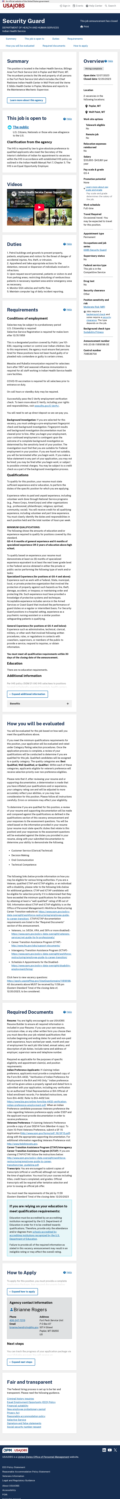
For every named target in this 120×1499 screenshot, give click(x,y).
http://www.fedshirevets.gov (22, 1144)
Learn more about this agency (26, 100)
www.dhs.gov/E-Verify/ (46, 405)
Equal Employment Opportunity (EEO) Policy (31, 1402)
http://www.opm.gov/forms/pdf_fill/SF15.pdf (45, 1133)
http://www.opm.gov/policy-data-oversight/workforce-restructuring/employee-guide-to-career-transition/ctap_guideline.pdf (36, 1161)
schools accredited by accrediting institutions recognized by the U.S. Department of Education (35, 1235)
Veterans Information (13, 1476)
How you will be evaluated (20, 45)
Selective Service (16, 1419)
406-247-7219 (17, 1320)
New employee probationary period (26, 1409)
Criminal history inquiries (20, 1398)
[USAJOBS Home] (14, 6)
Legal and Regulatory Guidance (18, 1480)
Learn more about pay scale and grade (97, 188)
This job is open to (34, 38)
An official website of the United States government (27, 1)
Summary (11, 38)
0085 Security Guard (95, 250)
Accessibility (9, 1490)
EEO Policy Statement (13, 1467)
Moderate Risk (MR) (94, 307)
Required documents (54, 45)
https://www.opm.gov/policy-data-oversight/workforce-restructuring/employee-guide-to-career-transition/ (38, 915)
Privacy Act (13, 1412)
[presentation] (98, 106)
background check (95, 314)
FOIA (4, 1494)
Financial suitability (17, 1405)
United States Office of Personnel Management (43, 1457)
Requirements (75, 38)
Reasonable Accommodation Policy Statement (26, 1471)
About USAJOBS (10, 1485)
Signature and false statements (24, 1423)
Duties (55, 38)
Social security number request (24, 1427)
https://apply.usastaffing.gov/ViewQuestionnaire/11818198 (39, 981)
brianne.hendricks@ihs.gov (24, 1327)
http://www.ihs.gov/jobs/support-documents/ (35, 945)
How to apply (80, 45)
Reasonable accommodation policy (26, 1416)
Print (86, 26)
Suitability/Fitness (94, 332)
